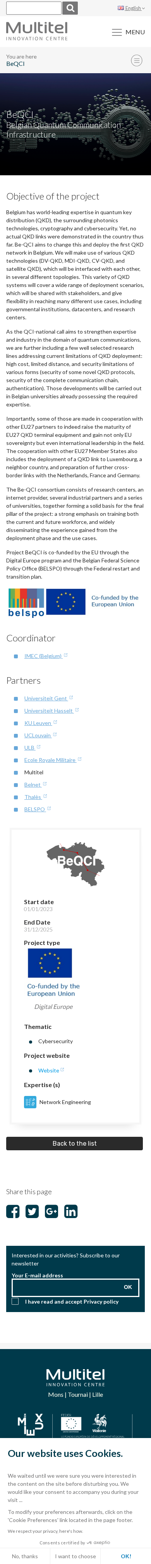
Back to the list (75, 1143)
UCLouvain (38, 735)
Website (48, 1070)
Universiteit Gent (46, 698)
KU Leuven (38, 723)
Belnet (33, 784)
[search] (70, 8)
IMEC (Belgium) (43, 656)
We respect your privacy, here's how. (45, 1531)
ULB (30, 747)
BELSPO (35, 809)
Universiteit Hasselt (49, 710)
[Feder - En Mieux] (75, 1427)
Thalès (33, 797)
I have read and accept (71, 1301)
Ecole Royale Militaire (50, 760)
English (133, 8)
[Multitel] (36, 38)
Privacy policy (101, 1301)
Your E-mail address (37, 1275)
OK (128, 1287)
